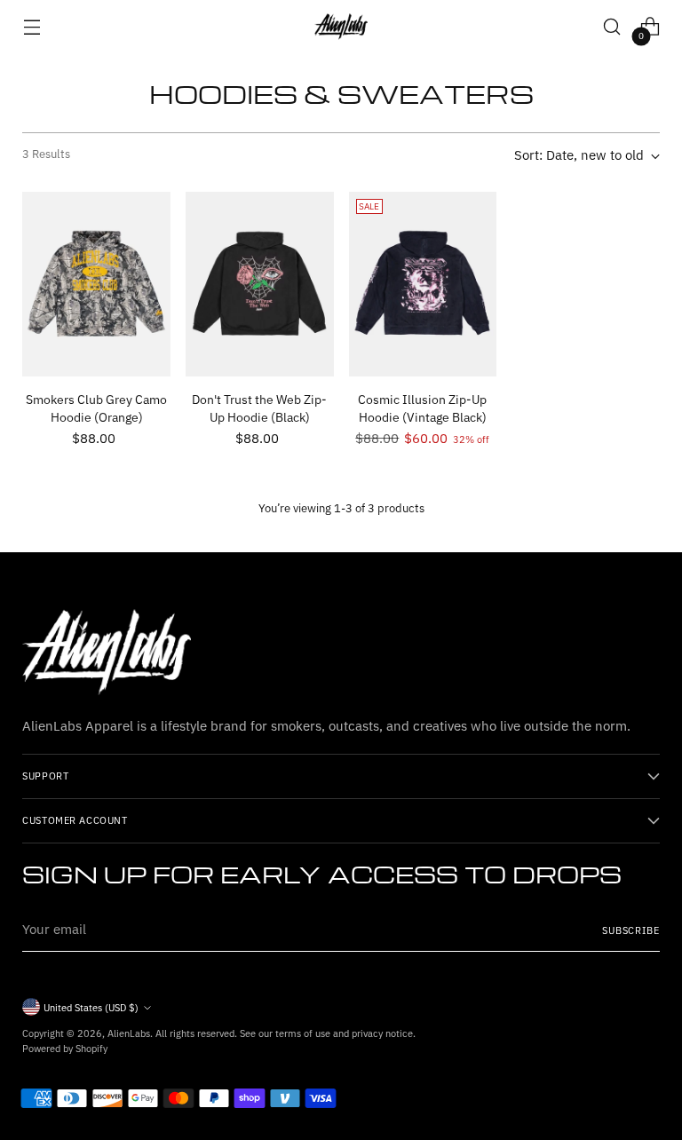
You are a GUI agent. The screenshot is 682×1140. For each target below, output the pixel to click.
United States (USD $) (91, 1007)
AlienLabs (128, 1033)
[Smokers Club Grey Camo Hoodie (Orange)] (96, 284)
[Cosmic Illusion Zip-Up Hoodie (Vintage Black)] (423, 284)
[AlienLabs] (341, 26)
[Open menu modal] (31, 27)
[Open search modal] (612, 27)
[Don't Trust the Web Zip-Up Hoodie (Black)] (260, 284)
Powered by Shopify (64, 1048)
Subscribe (631, 930)
